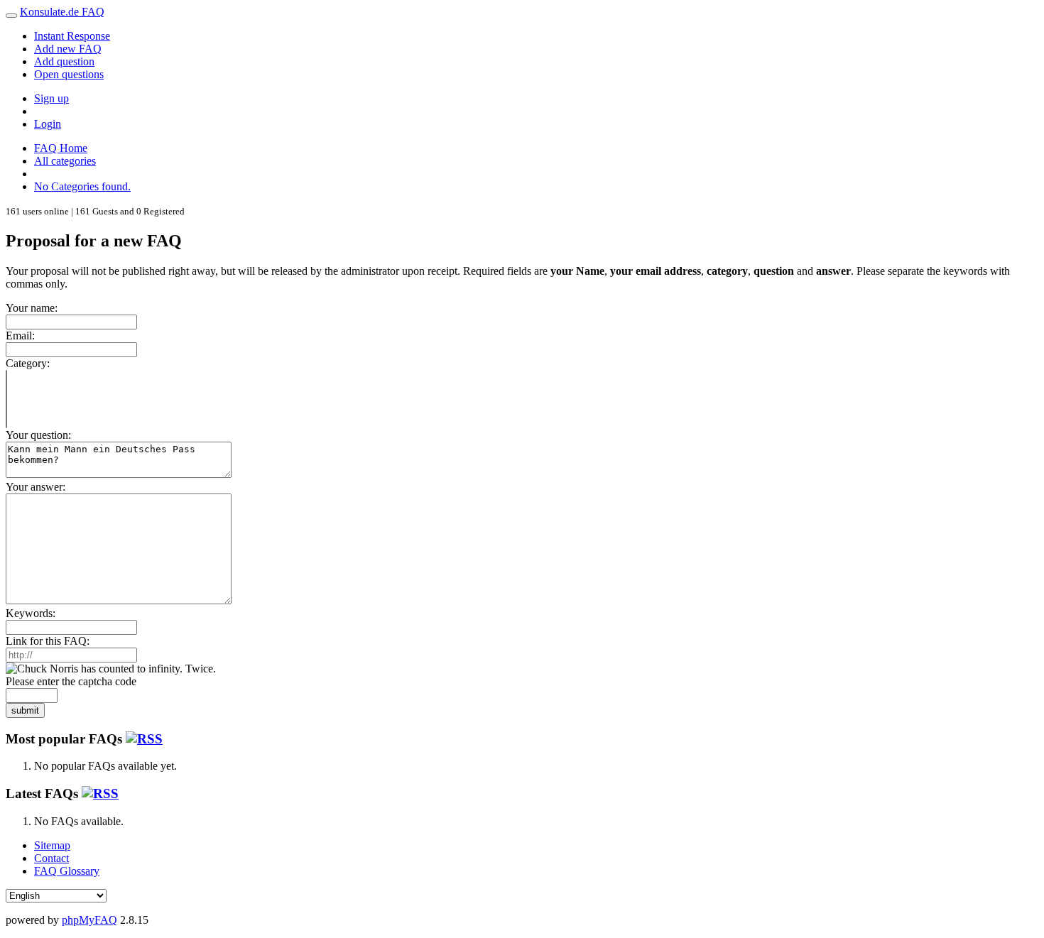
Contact (51, 858)
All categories (65, 161)
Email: (20, 335)
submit (25, 710)
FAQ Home (60, 148)
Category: (28, 363)
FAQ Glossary (66, 871)
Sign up (51, 98)
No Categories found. (82, 186)
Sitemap (52, 845)
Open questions (69, 74)
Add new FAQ (68, 49)
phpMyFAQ (89, 920)
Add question (64, 61)
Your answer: (35, 487)
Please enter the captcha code (71, 681)
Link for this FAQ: (47, 641)
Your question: (38, 435)
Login (47, 124)
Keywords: (30, 613)
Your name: (32, 308)
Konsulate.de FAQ (62, 12)
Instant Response (72, 36)
